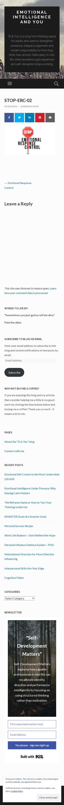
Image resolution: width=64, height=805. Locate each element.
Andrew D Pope (30, 106)
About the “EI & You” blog (19, 441)
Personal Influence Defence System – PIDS (29, 544)
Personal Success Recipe (18, 526)
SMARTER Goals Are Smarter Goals (25, 516)
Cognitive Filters (14, 577)
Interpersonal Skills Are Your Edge (24, 568)
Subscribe (14, 372)
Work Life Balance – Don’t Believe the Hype (29, 535)
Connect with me (14, 451)
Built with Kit (32, 757)
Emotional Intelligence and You (32, 17)
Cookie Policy (17, 791)
